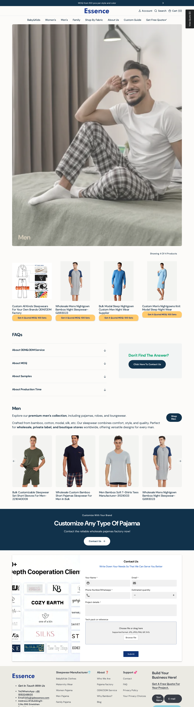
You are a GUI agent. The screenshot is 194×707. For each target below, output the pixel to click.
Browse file (131, 637)
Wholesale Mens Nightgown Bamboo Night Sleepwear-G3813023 (72, 309)
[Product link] (32, 281)
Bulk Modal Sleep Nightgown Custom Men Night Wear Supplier (116, 309)
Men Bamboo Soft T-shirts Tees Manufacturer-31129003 (118, 494)
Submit (131, 654)
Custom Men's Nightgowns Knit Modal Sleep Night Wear (161, 307)
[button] (145, 11)
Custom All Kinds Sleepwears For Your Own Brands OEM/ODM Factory (31, 309)
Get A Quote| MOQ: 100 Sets (32, 317)
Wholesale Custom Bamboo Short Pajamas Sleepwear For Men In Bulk (73, 496)
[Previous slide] (31, 3)
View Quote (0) (189, 19)
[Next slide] (163, 3)
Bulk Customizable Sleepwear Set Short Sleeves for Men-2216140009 (30, 496)
